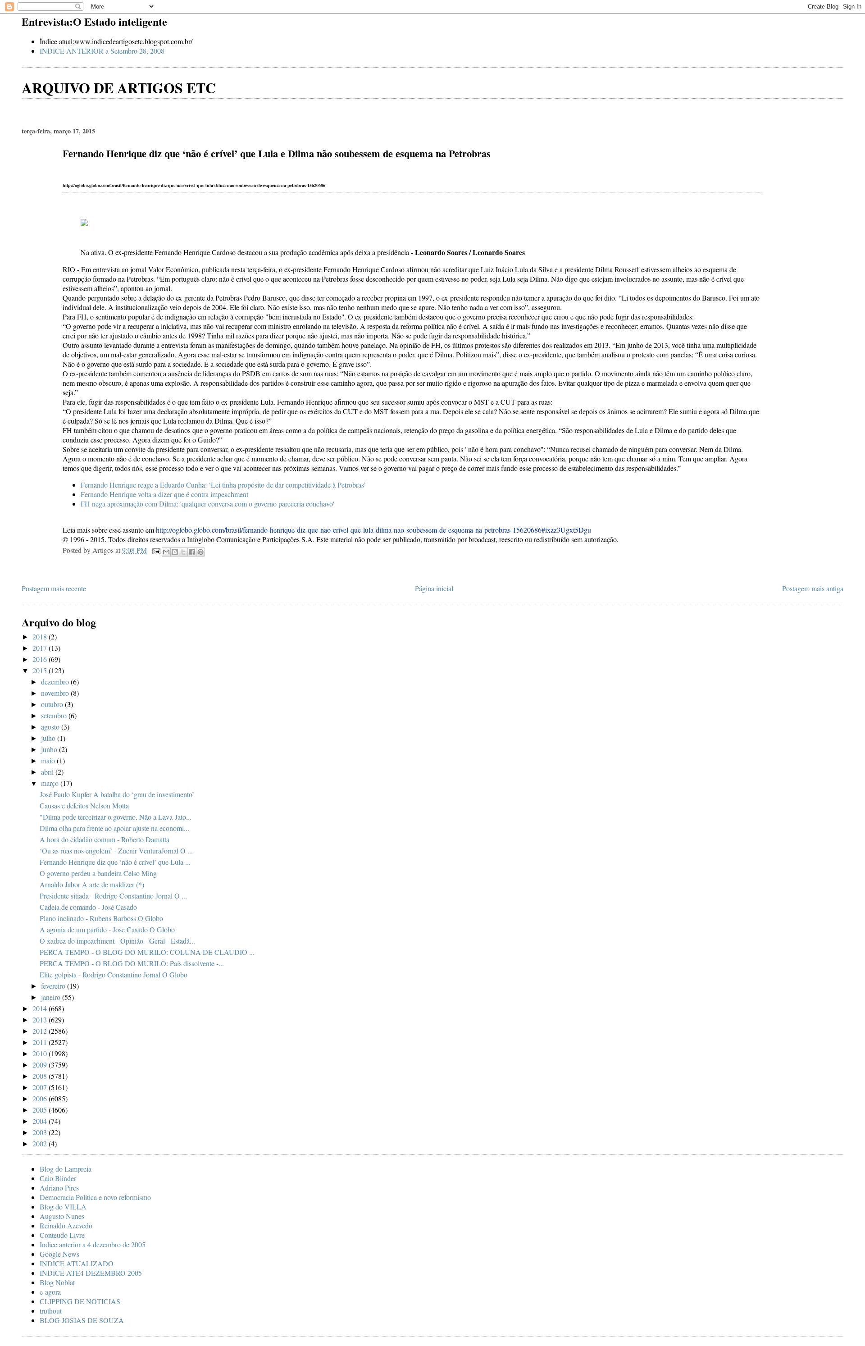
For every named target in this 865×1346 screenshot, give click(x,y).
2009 (40, 1064)
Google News (59, 1254)
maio (49, 760)
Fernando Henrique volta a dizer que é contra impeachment (164, 494)
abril (48, 771)
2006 (40, 1098)
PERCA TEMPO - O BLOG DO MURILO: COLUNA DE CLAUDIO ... (147, 952)
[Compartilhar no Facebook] (191, 552)
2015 (40, 670)
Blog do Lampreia (65, 1168)
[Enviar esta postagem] (155, 550)
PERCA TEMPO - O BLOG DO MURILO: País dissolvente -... (132, 963)
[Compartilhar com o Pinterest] (200, 552)
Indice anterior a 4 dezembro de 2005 (93, 1244)
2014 (40, 1008)
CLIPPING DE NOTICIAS (80, 1301)
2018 (40, 636)
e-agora (50, 1291)
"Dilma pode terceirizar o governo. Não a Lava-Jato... (115, 816)
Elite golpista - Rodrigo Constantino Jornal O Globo (113, 974)
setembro (54, 715)
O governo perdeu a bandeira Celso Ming (98, 873)
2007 (40, 1087)
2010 (40, 1053)
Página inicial (434, 588)
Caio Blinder (58, 1178)
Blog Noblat (57, 1282)
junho (50, 749)
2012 (40, 1031)
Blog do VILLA (63, 1206)
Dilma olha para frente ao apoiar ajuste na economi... (114, 828)
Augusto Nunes (62, 1216)
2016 (40, 659)
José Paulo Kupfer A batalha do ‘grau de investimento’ (117, 794)
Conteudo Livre (62, 1235)
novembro (56, 693)
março (50, 783)
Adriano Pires (59, 1187)
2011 (40, 1042)
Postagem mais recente (54, 588)
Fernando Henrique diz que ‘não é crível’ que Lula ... (115, 862)
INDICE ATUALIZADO (77, 1263)
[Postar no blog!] (174, 552)
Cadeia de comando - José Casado (88, 907)
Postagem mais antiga (812, 588)
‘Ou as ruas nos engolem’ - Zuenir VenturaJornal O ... (116, 850)
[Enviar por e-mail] (166, 552)
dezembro (56, 681)
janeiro (51, 997)
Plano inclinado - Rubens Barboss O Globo (101, 918)
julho (49, 738)
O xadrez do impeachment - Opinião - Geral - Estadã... (117, 940)
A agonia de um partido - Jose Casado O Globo (107, 929)
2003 (40, 1132)
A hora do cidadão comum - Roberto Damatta (104, 839)
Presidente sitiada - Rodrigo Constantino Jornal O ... (113, 895)
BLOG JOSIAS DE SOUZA (82, 1320)
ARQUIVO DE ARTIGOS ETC (119, 87)
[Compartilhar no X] (183, 552)
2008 (40, 1076)
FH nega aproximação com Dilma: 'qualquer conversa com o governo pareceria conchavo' (207, 503)
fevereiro (54, 985)
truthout (51, 1310)
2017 (40, 647)
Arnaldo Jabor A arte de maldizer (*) (92, 884)
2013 (40, 1019)
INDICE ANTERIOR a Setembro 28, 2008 (102, 50)
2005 (40, 1109)
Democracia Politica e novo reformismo (95, 1197)
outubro (53, 704)
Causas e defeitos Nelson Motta (84, 805)
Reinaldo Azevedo (66, 1225)
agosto (51, 726)
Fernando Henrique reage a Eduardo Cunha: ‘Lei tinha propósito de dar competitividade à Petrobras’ (223, 484)
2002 (40, 1143)
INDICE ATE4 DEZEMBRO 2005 (91, 1273)
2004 (40, 1121)
